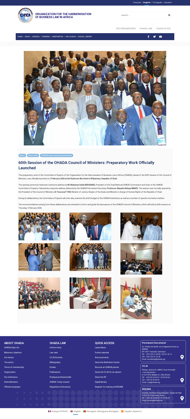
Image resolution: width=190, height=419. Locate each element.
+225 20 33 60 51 (152, 377)
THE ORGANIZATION (125, 28)
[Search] (169, 15)
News (22, 155)
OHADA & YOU (163, 28)
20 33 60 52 (165, 377)
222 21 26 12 (167, 354)
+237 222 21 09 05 (153, 354)
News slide (33, 155)
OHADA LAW (146, 28)
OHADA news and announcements (56, 155)
